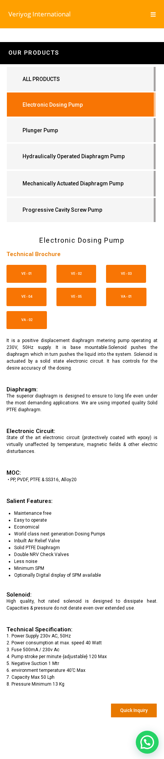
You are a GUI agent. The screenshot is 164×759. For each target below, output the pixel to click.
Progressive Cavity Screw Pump (62, 210)
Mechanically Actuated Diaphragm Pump (73, 183)
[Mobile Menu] (153, 14)
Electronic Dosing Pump (53, 105)
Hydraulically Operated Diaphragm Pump (74, 156)
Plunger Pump (40, 130)
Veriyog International (39, 14)
